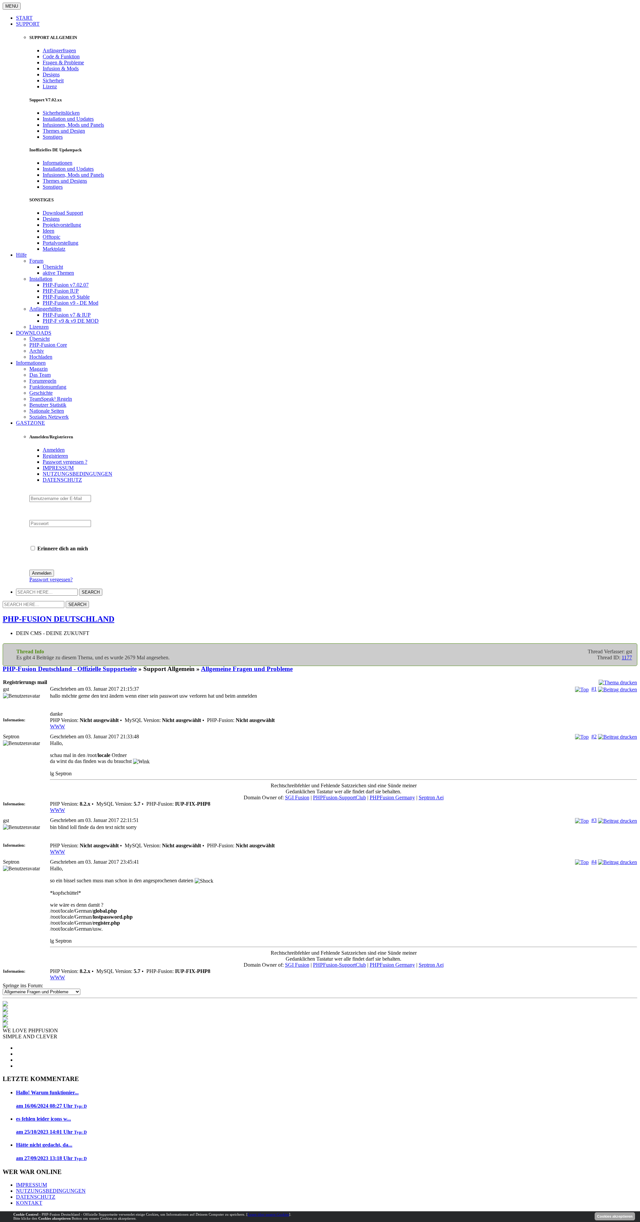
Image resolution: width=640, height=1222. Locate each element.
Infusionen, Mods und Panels (73, 125)
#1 (594, 689)
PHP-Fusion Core (48, 345)
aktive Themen (58, 273)
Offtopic (51, 237)
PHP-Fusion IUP (61, 291)
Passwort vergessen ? (65, 462)
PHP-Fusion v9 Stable (66, 297)
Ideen (48, 231)
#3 (594, 820)
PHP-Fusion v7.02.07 (66, 285)
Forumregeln (42, 381)
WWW (57, 726)
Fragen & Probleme (63, 62)
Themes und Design (64, 131)
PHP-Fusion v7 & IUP (67, 315)
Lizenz (50, 86)
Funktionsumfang (47, 387)
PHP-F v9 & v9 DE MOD (71, 321)
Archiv (36, 351)
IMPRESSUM (58, 468)
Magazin (38, 369)
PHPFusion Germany (392, 797)
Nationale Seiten (46, 411)
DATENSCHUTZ (62, 480)
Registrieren (55, 456)
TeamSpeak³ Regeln (50, 399)
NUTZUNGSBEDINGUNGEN (77, 474)
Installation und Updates (68, 119)
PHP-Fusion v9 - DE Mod (70, 303)
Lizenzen (39, 327)
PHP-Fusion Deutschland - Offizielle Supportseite (70, 668)
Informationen (57, 163)
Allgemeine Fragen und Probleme (247, 668)
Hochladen (40, 357)
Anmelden (54, 450)
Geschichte (41, 393)
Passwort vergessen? (51, 579)
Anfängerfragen (59, 50)
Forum (36, 261)
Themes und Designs (65, 181)
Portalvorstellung (60, 243)
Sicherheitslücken (61, 113)
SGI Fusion (297, 797)
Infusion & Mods (61, 68)
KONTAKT (29, 1203)
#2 (594, 736)
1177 (627, 657)
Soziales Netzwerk (49, 417)
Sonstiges (53, 137)
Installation (40, 279)
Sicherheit (53, 80)
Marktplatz (54, 249)
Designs (51, 74)
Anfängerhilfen (45, 309)
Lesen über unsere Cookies (268, 1214)
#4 (594, 862)
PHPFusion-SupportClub (339, 797)
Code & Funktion (61, 56)
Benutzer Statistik (47, 405)
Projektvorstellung (62, 225)
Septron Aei (431, 797)
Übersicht (53, 267)
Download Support (63, 213)
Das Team (40, 375)
